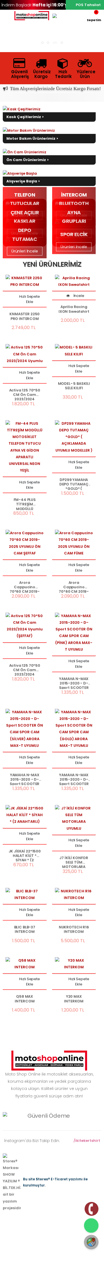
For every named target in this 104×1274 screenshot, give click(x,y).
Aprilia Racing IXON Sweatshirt (74, 309)
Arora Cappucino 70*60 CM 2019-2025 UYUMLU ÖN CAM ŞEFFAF (24, 586)
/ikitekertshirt (86, 1140)
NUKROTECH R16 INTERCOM (74, 929)
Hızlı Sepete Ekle (29, 299)
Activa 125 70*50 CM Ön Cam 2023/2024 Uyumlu (24, 394)
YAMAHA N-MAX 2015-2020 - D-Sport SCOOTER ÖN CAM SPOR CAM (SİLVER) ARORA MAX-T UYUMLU (24, 779)
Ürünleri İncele (24, 251)
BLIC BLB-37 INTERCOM (24, 929)
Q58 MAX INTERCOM (25, 998)
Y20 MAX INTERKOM (73, 998)
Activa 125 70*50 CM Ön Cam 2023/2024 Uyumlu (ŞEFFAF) (24, 669)
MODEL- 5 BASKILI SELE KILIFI (74, 386)
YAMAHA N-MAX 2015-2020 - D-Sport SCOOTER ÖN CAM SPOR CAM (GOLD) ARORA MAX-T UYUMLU (74, 779)
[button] (94, 16)
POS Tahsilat (88, 4)
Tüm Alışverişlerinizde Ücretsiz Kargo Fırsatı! (54, 88)
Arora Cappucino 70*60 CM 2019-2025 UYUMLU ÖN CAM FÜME (73, 586)
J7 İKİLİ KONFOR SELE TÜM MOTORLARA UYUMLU (73, 862)
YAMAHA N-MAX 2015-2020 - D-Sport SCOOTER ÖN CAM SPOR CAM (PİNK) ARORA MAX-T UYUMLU (74, 683)
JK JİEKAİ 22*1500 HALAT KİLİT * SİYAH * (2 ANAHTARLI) (25, 855)
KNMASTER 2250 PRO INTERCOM (24, 316)
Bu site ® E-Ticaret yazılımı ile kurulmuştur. (55, 1182)
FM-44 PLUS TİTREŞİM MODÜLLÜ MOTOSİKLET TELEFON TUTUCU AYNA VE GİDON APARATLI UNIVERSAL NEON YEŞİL (24, 504)
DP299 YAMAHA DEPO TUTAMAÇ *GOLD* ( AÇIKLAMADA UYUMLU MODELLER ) (73, 484)
